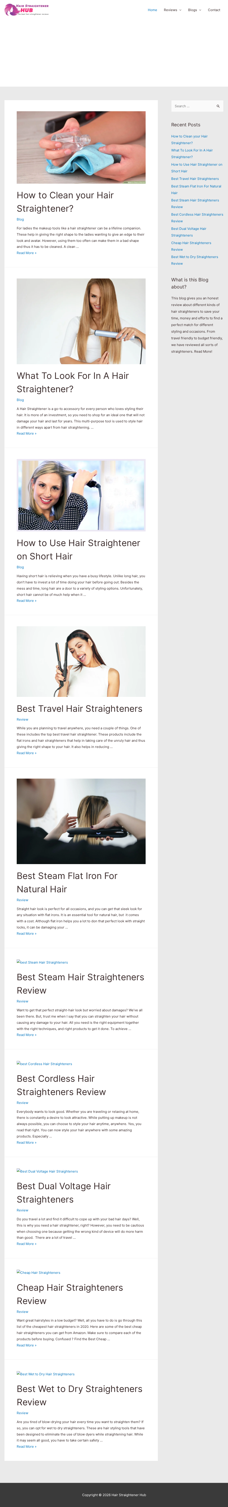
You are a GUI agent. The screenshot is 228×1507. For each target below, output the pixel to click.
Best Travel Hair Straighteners (79, 708)
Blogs (192, 10)
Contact (214, 10)
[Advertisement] (114, 53)
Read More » (27, 253)
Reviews (170, 10)
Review (22, 719)
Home (152, 10)
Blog (20, 219)
